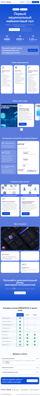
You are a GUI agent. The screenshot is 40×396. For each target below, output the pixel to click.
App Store (16, 9)
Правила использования (34, 394)
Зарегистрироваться (14, 29)
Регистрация (35, 2)
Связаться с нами (26, 29)
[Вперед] (21, 129)
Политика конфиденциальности (22, 394)
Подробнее (23, 124)
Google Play (24, 9)
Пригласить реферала (20, 292)
